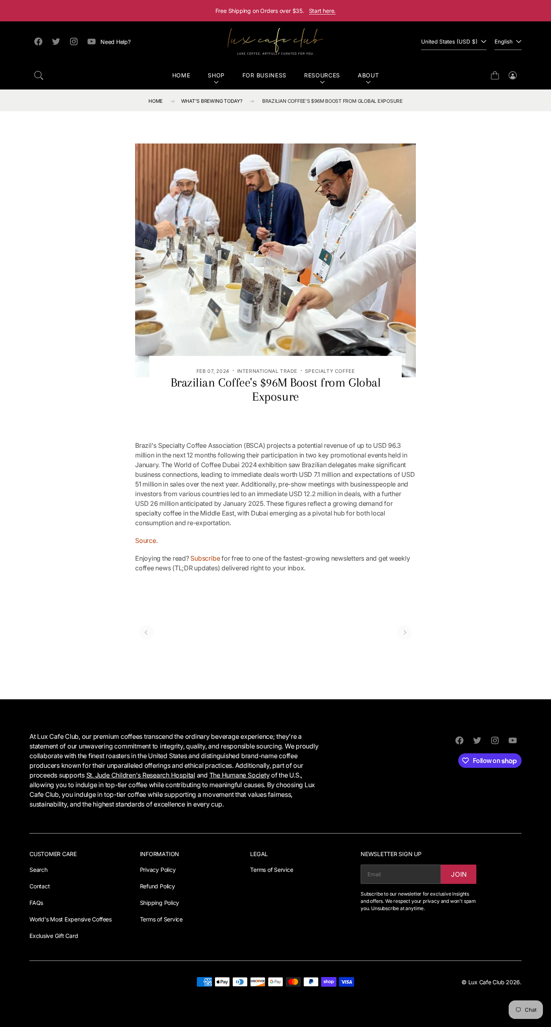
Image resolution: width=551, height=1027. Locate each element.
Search (38, 869)
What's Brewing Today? (211, 101)
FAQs (36, 902)
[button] (38, 75)
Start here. (322, 10)
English (504, 41)
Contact (39, 886)
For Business (264, 75)
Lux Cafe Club (486, 982)
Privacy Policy (158, 869)
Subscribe (205, 558)
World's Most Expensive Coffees (70, 919)
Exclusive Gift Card (53, 935)
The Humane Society (239, 775)
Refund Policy (157, 886)
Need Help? (115, 41)
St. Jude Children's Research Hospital (140, 775)
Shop (216, 75)
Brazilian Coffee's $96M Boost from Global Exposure (332, 101)
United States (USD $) (449, 41)
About (368, 75)
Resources (322, 75)
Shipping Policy (159, 902)
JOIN (459, 874)
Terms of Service (161, 919)
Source (145, 540)
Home (181, 75)
